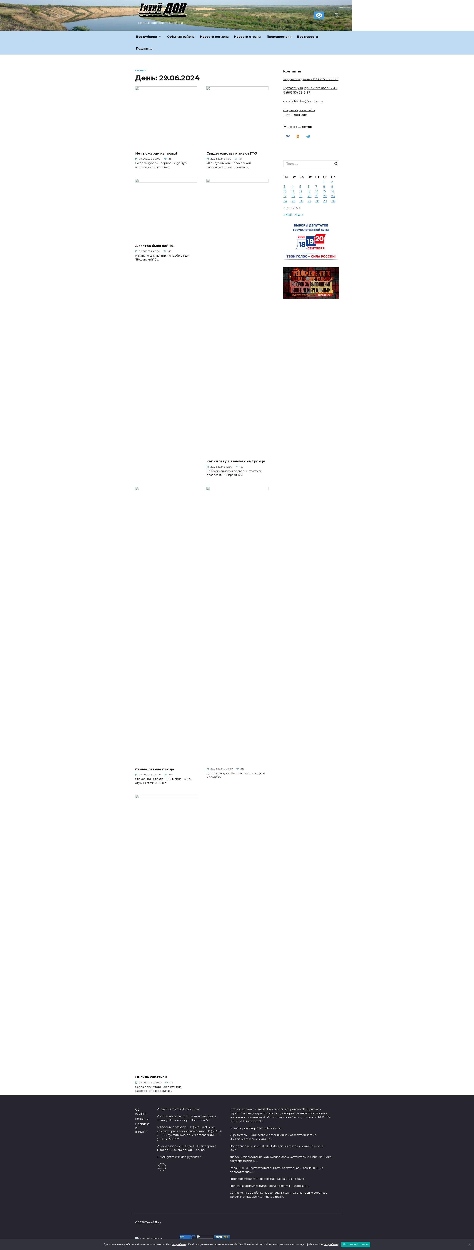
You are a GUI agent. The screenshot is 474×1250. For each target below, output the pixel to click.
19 (300, 196)
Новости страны (247, 36)
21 (316, 196)
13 (309, 191)
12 (300, 191)
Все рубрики (146, 36)
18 (293, 196)
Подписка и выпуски (142, 1128)
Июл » (298, 214)
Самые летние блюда (154, 769)
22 (325, 196)
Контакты (141, 1118)
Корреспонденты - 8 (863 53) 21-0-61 (310, 79)
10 (285, 191)
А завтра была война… (155, 246)
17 (284, 196)
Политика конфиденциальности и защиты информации (269, 1186)
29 (325, 201)
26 (301, 201)
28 (317, 201)
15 (324, 191)
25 (293, 201)
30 (333, 201)
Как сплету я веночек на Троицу (235, 461)
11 (293, 191)
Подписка (144, 48)
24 (285, 201)
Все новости (307, 36)
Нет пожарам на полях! (156, 153)
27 (309, 201)
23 (333, 196)
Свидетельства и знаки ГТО (231, 153)
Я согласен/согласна (356, 1244)
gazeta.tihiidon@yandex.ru (303, 101)
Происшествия (279, 36)
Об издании (141, 1111)
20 (309, 196)
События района (181, 36)
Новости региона (214, 36)
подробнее (179, 1244)
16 (332, 191)
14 (316, 191)
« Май (287, 214)
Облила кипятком (151, 1077)
